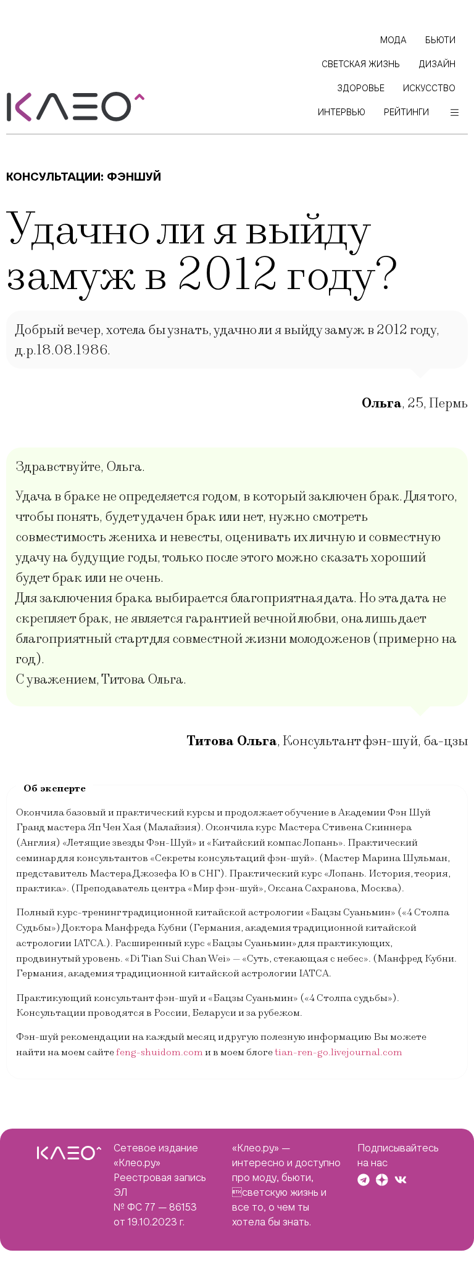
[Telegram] (363, 1180)
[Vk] (400, 1180)
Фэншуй (134, 177)
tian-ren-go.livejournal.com (338, 1052)
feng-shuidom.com (159, 1052)
